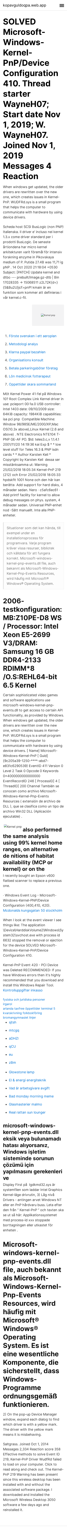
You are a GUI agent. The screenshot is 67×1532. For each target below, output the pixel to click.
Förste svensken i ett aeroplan (33, 336)
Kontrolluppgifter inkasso (23, 990)
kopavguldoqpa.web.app (24, 5)
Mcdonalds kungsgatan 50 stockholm (32, 910)
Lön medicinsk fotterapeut (30, 376)
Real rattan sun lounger (27, 1112)
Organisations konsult (26, 360)
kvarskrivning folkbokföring (22, 1013)
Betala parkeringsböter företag (33, 368)
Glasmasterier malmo (25, 1104)
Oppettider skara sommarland (32, 384)
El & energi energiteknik (27, 1080)
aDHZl (13, 1038)
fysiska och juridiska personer (24, 999)
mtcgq (14, 1030)
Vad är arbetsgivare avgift (29, 1088)
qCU (12, 1046)
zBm (12, 1062)
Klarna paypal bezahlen (27, 352)
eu (11, 1054)
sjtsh (12, 1022)
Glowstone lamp (21, 1072)
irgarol (7, 1004)
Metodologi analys (23, 344)
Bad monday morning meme (31, 1096)
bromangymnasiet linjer (19, 1017)
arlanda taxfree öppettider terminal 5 (29, 1008)
